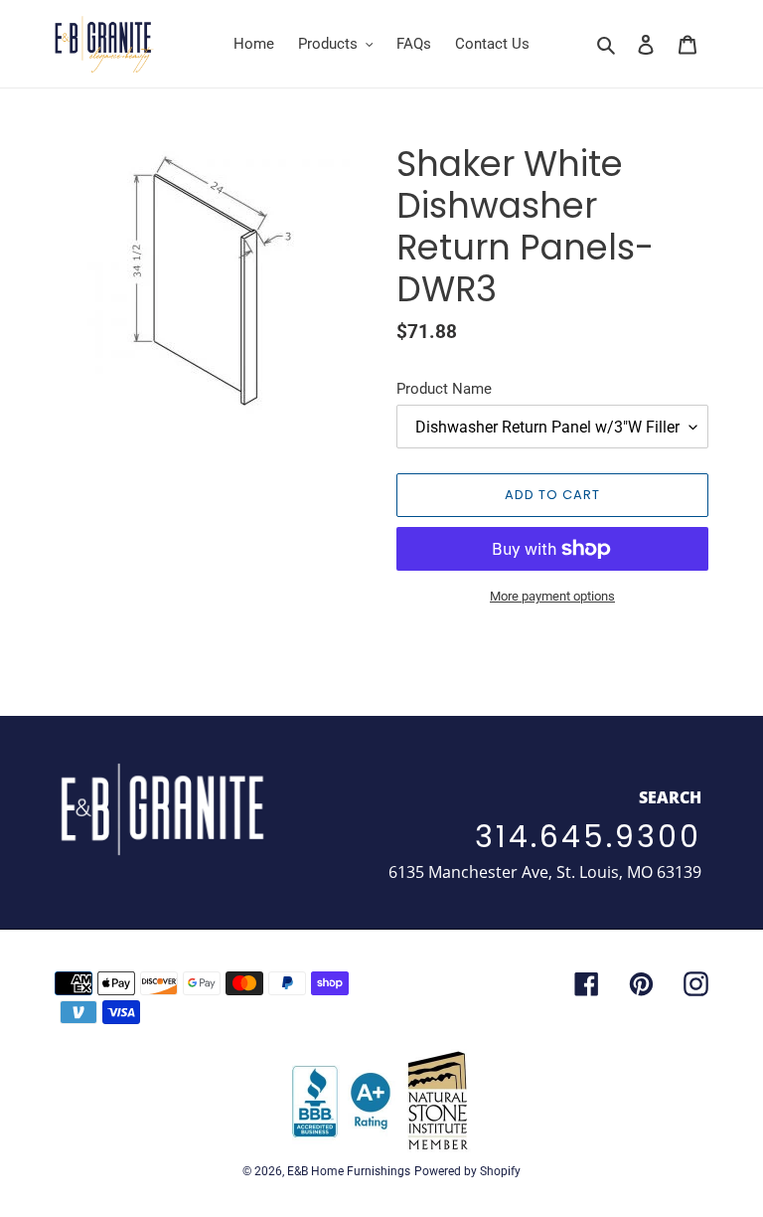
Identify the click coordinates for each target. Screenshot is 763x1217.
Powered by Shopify (467, 1171)
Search (670, 797)
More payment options (552, 596)
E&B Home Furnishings (348, 1171)
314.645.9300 (588, 836)
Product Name (444, 389)
